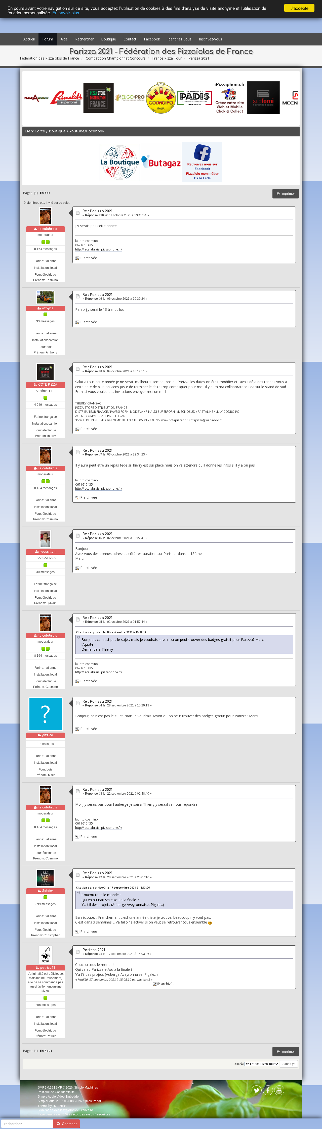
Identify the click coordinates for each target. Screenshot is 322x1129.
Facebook (152, 39)
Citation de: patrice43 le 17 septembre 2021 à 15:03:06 (113, 887)
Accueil (29, 39)
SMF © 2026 (64, 1087)
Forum (47, 39)
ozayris (47, 308)
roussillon (48, 551)
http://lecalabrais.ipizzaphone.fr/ (98, 249)
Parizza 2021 (94, 950)
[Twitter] (268, 1091)
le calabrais (47, 229)
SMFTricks (59, 1106)
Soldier (47, 891)
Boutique (108, 39)
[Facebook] (257, 1091)
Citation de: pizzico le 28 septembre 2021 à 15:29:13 (111, 632)
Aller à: (239, 1063)
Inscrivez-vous (210, 39)
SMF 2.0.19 (45, 1087)
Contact (130, 39)
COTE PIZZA (47, 384)
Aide (64, 39)
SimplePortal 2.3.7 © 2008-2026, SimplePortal (69, 1101)
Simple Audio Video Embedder (59, 1096)
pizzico (47, 735)
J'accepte (299, 8)
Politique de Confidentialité (56, 1092)
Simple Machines (86, 1087)
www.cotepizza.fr (173, 420)
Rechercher (84, 39)
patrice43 (47, 967)
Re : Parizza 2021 (97, 211)
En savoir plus (65, 12)
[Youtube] (279, 1091)
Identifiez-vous (179, 39)
